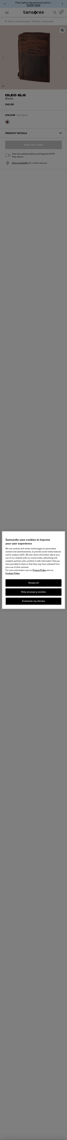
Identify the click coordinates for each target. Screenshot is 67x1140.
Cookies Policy (12, 573)
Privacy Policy (39, 570)
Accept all (33, 583)
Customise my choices (33, 601)
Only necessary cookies (33, 592)
